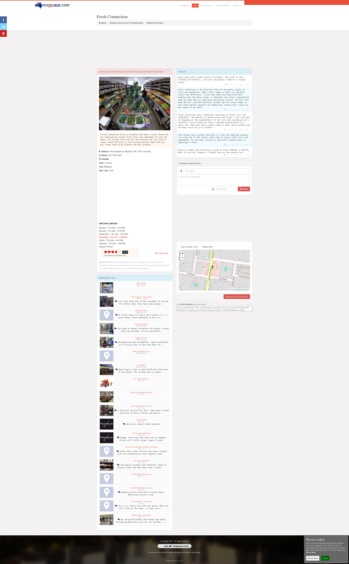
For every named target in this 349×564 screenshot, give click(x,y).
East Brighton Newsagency (141, 474)
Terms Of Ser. (222, 5)
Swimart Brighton (141, 324)
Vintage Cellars (141, 419)
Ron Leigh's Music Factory (141, 406)
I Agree (325, 558)
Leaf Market (141, 365)
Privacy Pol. (207, 5)
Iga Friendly (141, 283)
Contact (237, 5)
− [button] (182, 257)
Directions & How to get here (236, 296)
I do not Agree (312, 558)
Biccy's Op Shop (142, 310)
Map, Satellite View (189, 246)
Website (105, 158)
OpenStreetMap (236, 290)
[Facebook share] (3, 19)
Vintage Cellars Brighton (141, 433)
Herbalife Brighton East (141, 351)
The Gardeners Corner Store (141, 297)
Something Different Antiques (141, 488)
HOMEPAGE (185, 5)
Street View (208, 246)
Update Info (162, 253)
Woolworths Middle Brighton (141, 392)
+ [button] (182, 253)
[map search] (52, 5)
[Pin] (3, 33)
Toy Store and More (141, 378)
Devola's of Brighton (141, 460)
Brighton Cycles (142, 338)
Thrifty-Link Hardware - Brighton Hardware (142, 447)
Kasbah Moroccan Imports (141, 515)
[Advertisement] (174, 49)
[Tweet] (3, 26)
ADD (195, 5)
